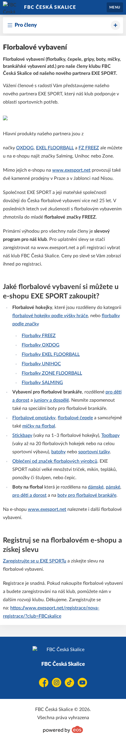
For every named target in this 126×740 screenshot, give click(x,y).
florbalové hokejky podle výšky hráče (50, 315)
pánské (113, 487)
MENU (114, 7)
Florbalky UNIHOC (41, 363)
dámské (95, 487)
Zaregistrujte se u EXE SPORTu (34, 561)
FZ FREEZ (89, 148)
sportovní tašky (94, 452)
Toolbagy (110, 435)
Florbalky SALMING (42, 382)
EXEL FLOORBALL (55, 148)
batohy (58, 452)
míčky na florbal (38, 426)
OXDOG (25, 148)
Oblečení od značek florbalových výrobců (54, 461)
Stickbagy (22, 435)
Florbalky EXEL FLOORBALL (51, 354)
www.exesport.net (71, 170)
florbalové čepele (75, 417)
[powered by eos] (63, 729)
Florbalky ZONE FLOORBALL (52, 373)
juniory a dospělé (51, 400)
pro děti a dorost (29, 495)
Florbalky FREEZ (39, 335)
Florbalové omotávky (33, 417)
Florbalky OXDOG (40, 345)
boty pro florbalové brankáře (86, 495)
